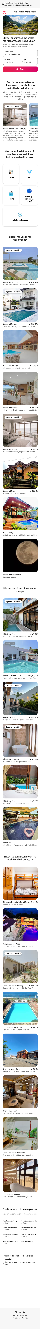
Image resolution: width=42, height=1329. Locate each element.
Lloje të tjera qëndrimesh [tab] (12, 1214)
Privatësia (16, 1318)
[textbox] (11, 62)
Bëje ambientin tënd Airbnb (25, 12)
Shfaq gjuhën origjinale (23, 5)
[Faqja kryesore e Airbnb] (4, 11)
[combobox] (20, 54)
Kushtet (25, 1318)
